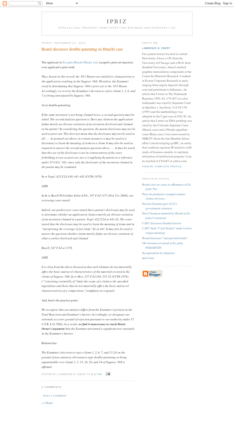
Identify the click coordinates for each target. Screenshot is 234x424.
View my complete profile (162, 166)
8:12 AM (96, 374)
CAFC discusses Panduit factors (161, 223)
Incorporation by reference (158, 253)
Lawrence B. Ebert (156, 48)
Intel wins (148, 258)
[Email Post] (107, 374)
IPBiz (117, 21)
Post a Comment (55, 395)
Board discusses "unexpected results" (165, 238)
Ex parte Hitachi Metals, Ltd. (81, 62)
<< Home (47, 403)
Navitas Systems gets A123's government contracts (159, 206)
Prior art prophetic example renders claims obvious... (163, 196)
